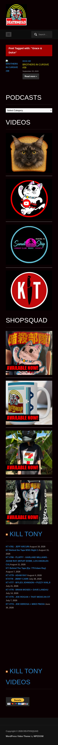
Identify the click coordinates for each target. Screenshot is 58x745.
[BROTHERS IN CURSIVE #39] (13, 66)
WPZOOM (39, 736)
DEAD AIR (27, 61)
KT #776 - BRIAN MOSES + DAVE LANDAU (27, 589)
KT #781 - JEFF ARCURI (17, 546)
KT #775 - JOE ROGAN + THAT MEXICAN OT (28, 597)
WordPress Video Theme (18, 736)
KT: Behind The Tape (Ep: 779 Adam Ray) (26, 568)
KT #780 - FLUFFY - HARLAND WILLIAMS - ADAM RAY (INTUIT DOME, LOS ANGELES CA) (27, 561)
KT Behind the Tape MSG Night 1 (22, 550)
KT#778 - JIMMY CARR (17, 579)
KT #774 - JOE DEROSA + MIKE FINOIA (25, 604)
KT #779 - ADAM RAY (16, 575)
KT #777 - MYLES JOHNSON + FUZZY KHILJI (28, 582)
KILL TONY (26, 534)
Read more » (31, 76)
